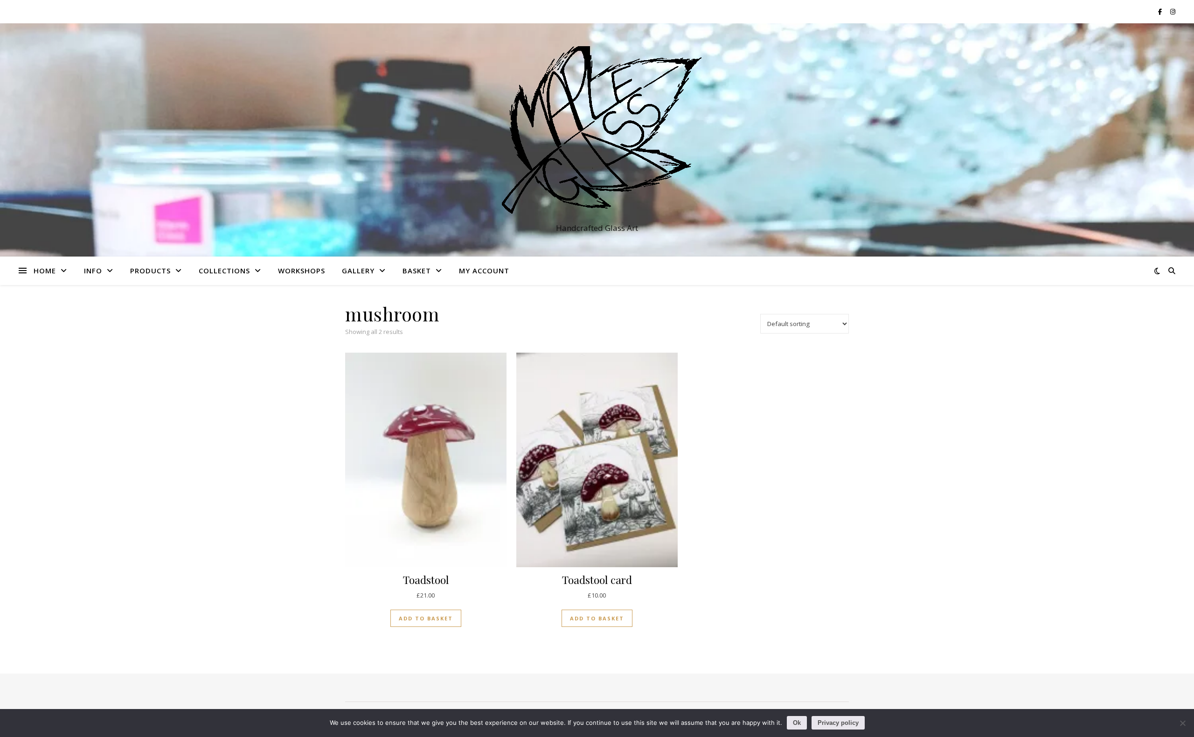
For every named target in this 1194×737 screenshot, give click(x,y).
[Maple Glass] (597, 131)
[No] (1182, 723)
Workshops (301, 270)
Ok (797, 722)
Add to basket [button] (426, 618)
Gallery (358, 270)
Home (45, 270)
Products (150, 270)
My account (484, 270)
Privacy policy (838, 722)
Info (93, 270)
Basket (417, 270)
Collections (224, 270)
